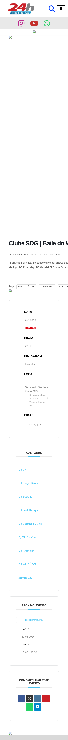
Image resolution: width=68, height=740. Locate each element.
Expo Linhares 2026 (34, 620)
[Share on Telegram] (37, 707)
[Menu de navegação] (61, 8)
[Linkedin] (37, 698)
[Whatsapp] (46, 23)
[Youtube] (34, 23)
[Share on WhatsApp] (29, 707)
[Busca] (52, 8)
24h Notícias (26, 287)
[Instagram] (21, 23)
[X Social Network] (29, 698)
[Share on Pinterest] (46, 698)
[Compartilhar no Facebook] (21, 698)
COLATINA (35, 425)
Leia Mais (30, 363)
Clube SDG (47, 287)
